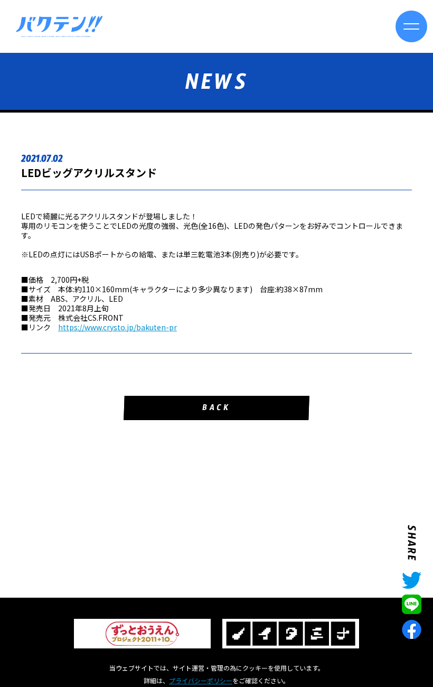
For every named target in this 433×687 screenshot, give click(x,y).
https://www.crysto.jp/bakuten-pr (117, 327)
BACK (216, 409)
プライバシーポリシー (200, 680)
